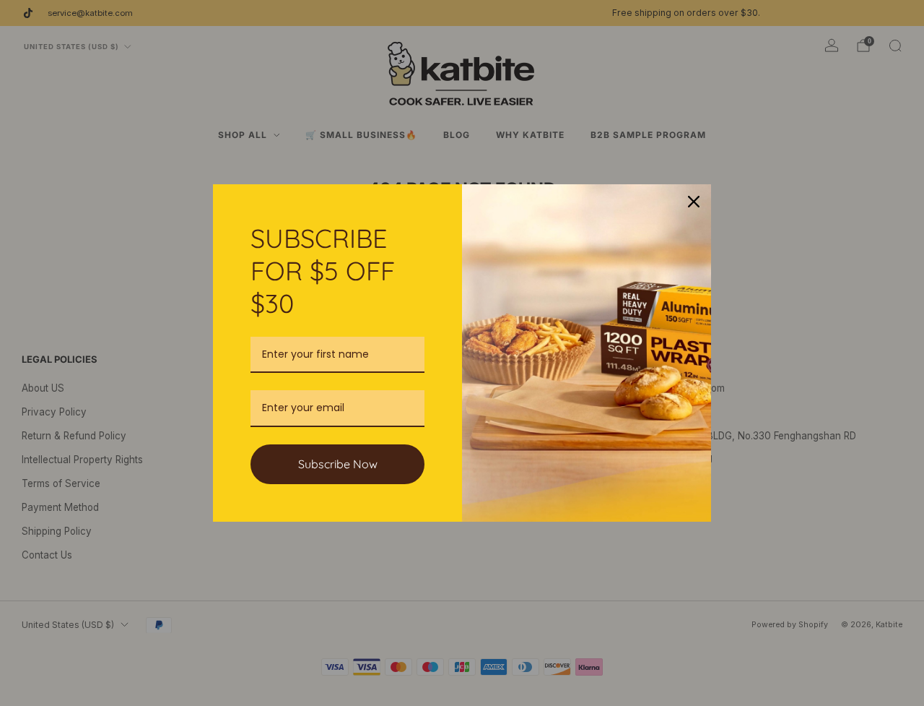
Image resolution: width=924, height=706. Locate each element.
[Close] (693, 201)
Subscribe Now (338, 464)
